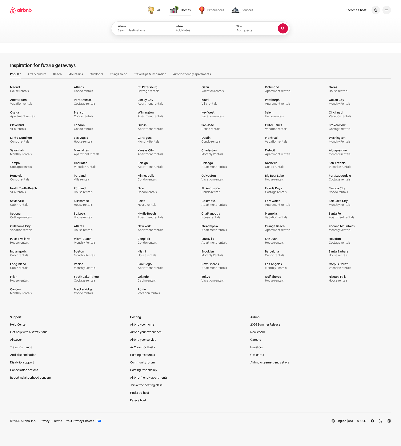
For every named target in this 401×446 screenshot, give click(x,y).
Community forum (142, 362)
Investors (256, 347)
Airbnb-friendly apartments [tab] (192, 74)
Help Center (18, 324)
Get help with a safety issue (29, 332)
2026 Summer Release (265, 324)
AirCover (16, 340)
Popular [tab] (15, 74)
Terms (57, 421)
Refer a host (138, 400)
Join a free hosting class (146, 385)
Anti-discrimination (23, 355)
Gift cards (257, 355)
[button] (200, 28)
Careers (255, 340)
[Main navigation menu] (386, 10)
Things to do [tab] (118, 74)
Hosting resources (142, 355)
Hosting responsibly (143, 370)
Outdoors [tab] (96, 74)
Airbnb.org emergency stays (269, 362)
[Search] (283, 28)
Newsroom (257, 332)
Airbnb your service (143, 340)
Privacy (44, 421)
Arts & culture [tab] (36, 74)
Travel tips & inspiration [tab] (150, 74)
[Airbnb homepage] (21, 10)
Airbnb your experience (146, 332)
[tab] (154, 10)
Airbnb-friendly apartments (149, 377)
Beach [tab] (57, 74)
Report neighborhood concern (30, 377)
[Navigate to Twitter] (380, 421)
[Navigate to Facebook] (372, 421)
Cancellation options (24, 370)
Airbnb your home (142, 324)
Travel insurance (21, 347)
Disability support (22, 362)
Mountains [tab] (75, 74)
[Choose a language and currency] (376, 10)
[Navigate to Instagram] (389, 421)
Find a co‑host (139, 393)
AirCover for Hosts (142, 347)
